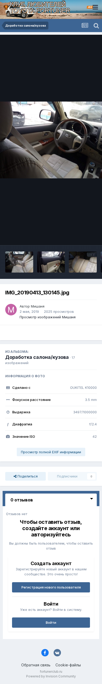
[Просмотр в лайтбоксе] (51, 140)
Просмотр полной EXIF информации (51, 452)
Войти (51, 622)
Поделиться (27, 476)
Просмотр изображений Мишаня (48, 317)
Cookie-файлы (68, 665)
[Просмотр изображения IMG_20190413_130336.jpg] (19, 262)
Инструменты (79, 236)
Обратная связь (35, 665)
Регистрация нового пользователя (51, 587)
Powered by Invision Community (51, 676)
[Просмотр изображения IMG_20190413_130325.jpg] (51, 262)
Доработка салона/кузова (37, 357)
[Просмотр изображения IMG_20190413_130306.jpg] (83, 262)
